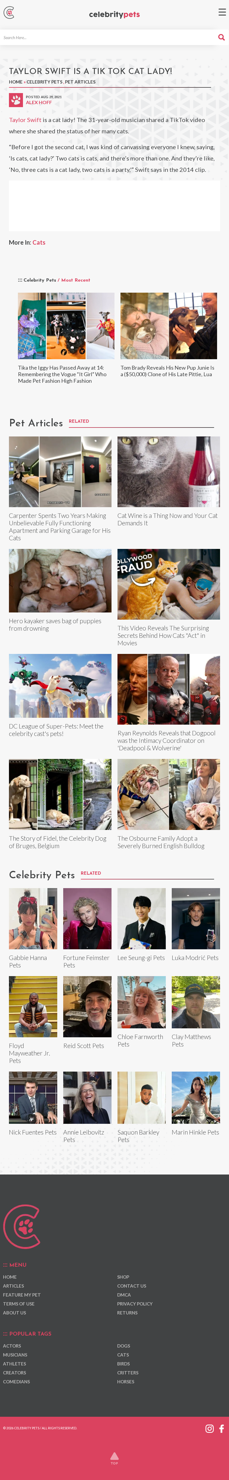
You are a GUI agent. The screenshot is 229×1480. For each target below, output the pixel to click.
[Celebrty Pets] (114, 15)
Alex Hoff (39, 102)
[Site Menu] (222, 12)
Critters (127, 1372)
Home (16, 81)
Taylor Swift (25, 119)
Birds (123, 1363)
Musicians (15, 1354)
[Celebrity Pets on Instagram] (210, 1427)
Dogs (123, 1345)
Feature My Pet (22, 1294)
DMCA (124, 1294)
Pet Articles (80, 81)
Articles (13, 1285)
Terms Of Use (19, 1303)
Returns (127, 1312)
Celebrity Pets (44, 81)
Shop (123, 1277)
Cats (39, 242)
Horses (125, 1381)
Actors (12, 1345)
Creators (14, 1372)
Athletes (14, 1363)
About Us (14, 1312)
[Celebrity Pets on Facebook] (222, 1427)
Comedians (16, 1381)
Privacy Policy (135, 1303)
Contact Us (131, 1285)
